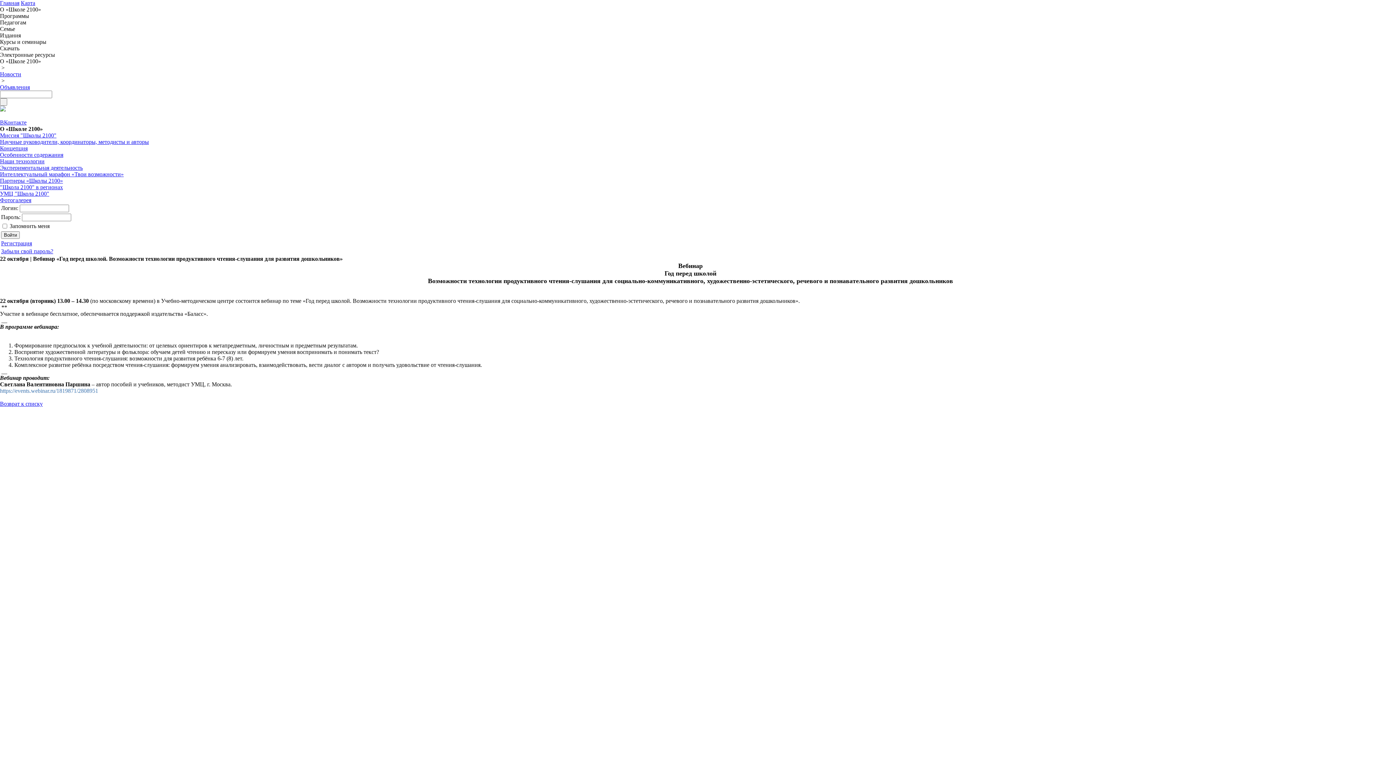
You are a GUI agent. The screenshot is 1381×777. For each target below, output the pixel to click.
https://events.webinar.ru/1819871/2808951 (49, 391)
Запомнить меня (30, 226)
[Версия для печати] (3, 109)
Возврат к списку (21, 404)
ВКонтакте (13, 122)
